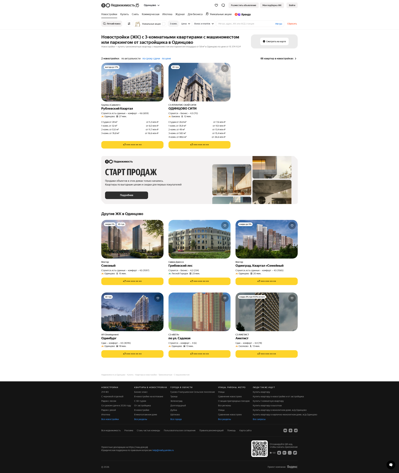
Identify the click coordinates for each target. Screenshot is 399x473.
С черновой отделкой (112, 396)
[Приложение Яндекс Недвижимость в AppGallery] (290, 452)
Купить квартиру (261, 392)
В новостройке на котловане (148, 396)
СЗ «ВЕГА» (173, 334)
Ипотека (105, 414)
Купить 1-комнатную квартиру (268, 401)
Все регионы (224, 405)
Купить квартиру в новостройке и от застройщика (278, 396)
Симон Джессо (176, 262)
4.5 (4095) (125, 343)
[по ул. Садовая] (199, 312)
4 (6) (194, 343)
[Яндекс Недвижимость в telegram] (296, 430)
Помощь (231, 430)
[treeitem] (110, 14)
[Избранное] (216, 5)
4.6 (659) (144, 113)
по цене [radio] (166, 58)
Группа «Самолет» (110, 105)
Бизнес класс (141, 392)
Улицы (221, 392)
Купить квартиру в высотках (267, 405)
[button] (223, 5)
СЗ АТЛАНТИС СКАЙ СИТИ (182, 105)
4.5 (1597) (144, 270)
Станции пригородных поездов (234, 401)
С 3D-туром (140, 401)
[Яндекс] (292, 466)
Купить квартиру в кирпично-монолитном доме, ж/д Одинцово (285, 414)
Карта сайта (245, 430)
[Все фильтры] (129, 24)
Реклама (128, 430)
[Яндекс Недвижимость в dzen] (290, 430)
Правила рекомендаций (211, 430)
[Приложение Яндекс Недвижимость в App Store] (279, 452)
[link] (292, 5)
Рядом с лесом (108, 401)
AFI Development (110, 334)
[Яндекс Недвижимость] (120, 5)
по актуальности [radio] (131, 58)
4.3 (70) (194, 113)
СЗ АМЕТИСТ (242, 334)
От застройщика (142, 405)
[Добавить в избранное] (158, 68)
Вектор (105, 262)
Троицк (174, 396)
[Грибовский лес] (199, 239)
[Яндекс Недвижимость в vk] (285, 430)
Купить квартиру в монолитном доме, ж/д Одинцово (280, 410)
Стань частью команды (148, 430)
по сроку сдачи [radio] (151, 58)
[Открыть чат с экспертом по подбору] (391, 465)
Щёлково (175, 414)
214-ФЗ (104, 392)
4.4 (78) (258, 343)
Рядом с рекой (108, 410)
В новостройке (141, 410)
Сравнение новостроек (230, 396)
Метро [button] (278, 24)
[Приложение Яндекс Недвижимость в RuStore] (295, 452)
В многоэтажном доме (145, 414)
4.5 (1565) (279, 270)
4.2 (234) (194, 270)
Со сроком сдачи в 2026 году (116, 405)
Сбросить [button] (292, 23)
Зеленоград (176, 401)
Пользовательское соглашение (180, 430)
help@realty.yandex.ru (163, 450)
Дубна (173, 410)
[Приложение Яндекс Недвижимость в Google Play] (284, 452)
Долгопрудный (178, 405)
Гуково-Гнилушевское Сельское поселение (192, 392)
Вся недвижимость (111, 430)
